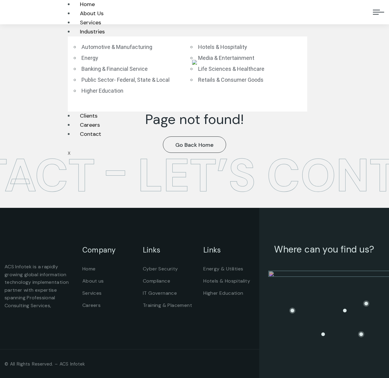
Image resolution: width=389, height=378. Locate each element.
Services (90, 22)
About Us (92, 13)
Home (87, 4)
